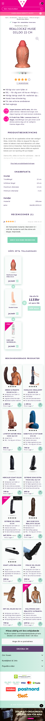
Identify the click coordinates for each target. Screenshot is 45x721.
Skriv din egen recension (22, 240)
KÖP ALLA (34, 308)
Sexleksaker (13, 17)
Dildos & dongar (34, 17)
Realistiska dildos (23, 19)
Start (6, 17)
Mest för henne (23, 17)
